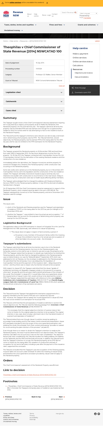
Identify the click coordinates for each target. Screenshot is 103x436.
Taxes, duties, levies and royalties (19, 25)
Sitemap (33, 419)
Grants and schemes (87, 25)
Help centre (36, 15)
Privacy (32, 415)
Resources (24, 41)
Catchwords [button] (11, 101)
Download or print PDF (83, 92)
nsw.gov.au (60, 413)
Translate (87, 18)
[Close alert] (47, 4)
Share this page (80, 88)
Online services (80, 58)
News (43, 15)
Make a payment (80, 54)
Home (5, 41)
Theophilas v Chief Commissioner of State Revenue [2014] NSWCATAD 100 (29, 375)
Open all (62, 86)
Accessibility (34, 417)
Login (48, 15)
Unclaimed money (12, 30)
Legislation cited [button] (13, 92)
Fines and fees (55, 25)
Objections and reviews (84, 73)
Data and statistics (81, 77)
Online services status (83, 62)
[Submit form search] (75, 12)
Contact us (54, 15)
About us (29, 15)
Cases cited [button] (11, 111)
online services (15, 2)
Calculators (78, 65)
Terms (32, 413)
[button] (97, 41)
